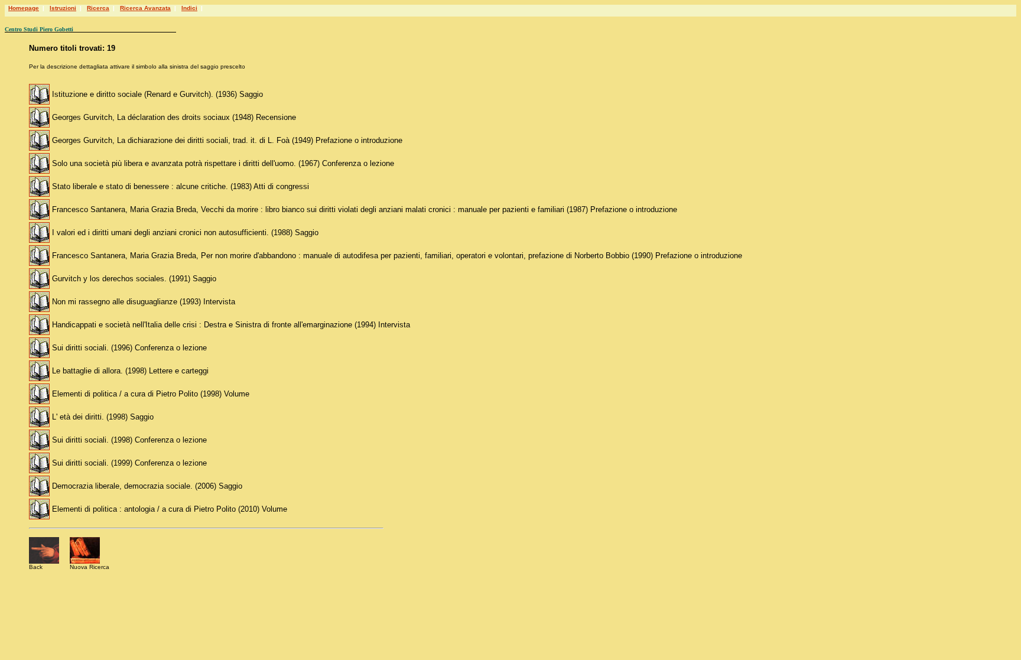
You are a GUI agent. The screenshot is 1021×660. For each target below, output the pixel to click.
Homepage (23, 8)
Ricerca (98, 8)
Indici (189, 8)
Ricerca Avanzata (145, 8)
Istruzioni (63, 8)
